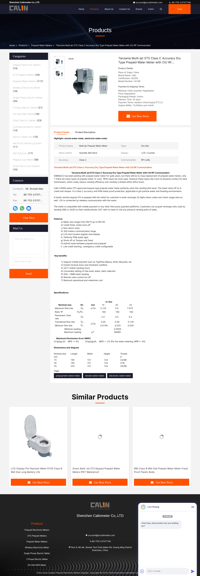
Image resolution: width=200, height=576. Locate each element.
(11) (27, 145)
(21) (28, 107)
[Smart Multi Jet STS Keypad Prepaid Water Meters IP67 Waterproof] (100, 437)
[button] (14, 443)
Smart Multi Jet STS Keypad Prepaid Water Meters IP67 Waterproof (96, 470)
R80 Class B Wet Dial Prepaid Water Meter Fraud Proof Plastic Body (161, 470)
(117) (28, 81)
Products (94, 9)
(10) (25, 136)
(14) (27, 128)
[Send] (192, 571)
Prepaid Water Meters (41, 45)
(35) (27, 99)
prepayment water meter (68, 375)
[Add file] (142, 571)
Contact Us (124, 9)
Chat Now (29, 217)
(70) (26, 168)
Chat (179, 9)
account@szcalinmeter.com (149, 2)
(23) (27, 120)
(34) (26, 74)
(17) (23, 153)
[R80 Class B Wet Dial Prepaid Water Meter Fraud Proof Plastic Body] (161, 437)
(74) (27, 66)
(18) (26, 89)
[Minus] (192, 507)
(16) (26, 114)
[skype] (15, 208)
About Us (109, 9)
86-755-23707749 (181, 2)
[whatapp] (22, 208)
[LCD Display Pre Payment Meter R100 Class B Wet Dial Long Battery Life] (38, 437)
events (139, 9)
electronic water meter (120, 375)
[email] (29, 208)
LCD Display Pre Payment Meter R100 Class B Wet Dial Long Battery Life (36, 470)
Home (81, 9)
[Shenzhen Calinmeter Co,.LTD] (18, 9)
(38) (26, 159)
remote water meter (94, 375)
